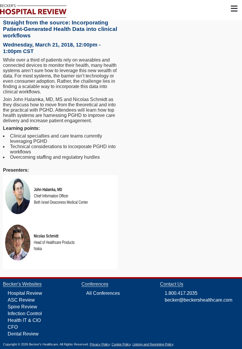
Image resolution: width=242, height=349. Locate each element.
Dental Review (23, 333)
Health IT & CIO (24, 320)
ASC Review (21, 299)
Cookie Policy (121, 344)
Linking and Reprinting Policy (153, 344)
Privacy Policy (100, 344)
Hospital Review (25, 293)
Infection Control (25, 313)
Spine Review (22, 306)
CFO (13, 327)
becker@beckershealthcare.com (198, 299)
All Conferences (103, 293)
